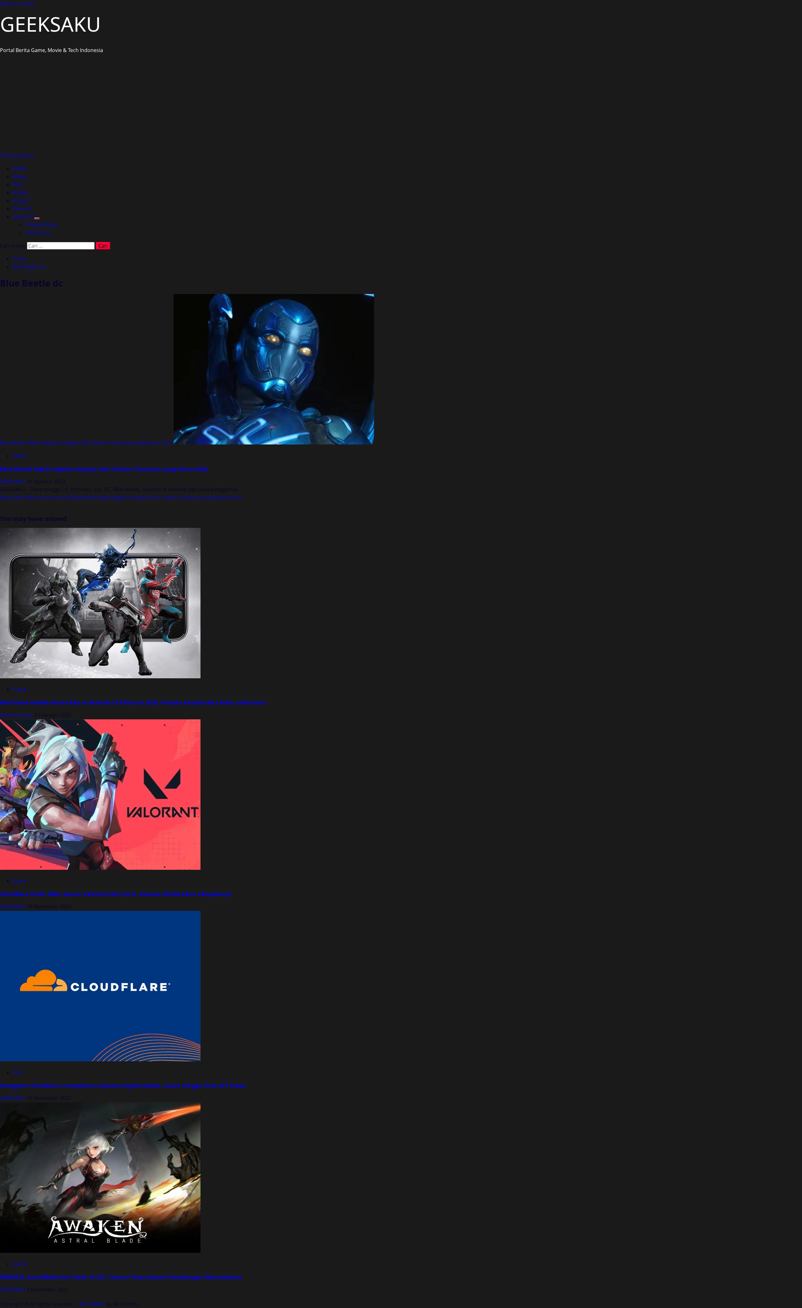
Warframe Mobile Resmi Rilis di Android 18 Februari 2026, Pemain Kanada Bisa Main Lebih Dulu (133, 702)
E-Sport (21, 200)
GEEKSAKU (50, 24)
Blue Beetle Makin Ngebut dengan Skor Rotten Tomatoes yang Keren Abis (86, 442)
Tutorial (22, 208)
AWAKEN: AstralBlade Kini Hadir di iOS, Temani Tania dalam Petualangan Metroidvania (121, 1277)
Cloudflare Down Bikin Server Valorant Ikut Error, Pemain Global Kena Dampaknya (115, 894)
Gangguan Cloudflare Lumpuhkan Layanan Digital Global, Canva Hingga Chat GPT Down (123, 1085)
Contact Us (38, 232)
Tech (18, 184)
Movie (20, 176)
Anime (20, 192)
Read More (121, 497)
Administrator (17, 715)
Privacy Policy (41, 224)
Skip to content (18, 3)
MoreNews (92, 1303)
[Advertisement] (401, 105)
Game (20, 168)
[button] (17, 155)
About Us (23, 216)
